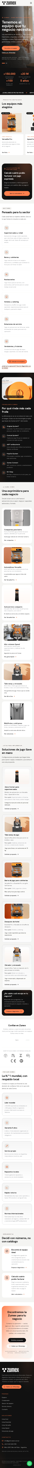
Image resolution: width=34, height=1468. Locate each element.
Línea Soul (5, 1419)
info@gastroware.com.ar (11, 1441)
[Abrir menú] (31, 3)
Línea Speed (5, 1428)
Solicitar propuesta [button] (17, 1340)
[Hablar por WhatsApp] (29, 1463)
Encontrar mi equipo (11, 48)
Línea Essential (6, 1422)
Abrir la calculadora (16, 193)
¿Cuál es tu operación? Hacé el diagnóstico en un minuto (16, 367)
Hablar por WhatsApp (8, 52)
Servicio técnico (7, 1406)
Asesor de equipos (7, 1403)
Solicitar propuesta (10, 809)
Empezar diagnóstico (12, 1011)
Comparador (6, 1400)
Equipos (4, 1397)
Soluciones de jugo (7, 1431)
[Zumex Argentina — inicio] (9, 3)
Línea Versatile (6, 1425)
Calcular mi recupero (18, 361)
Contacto (5, 1409)
